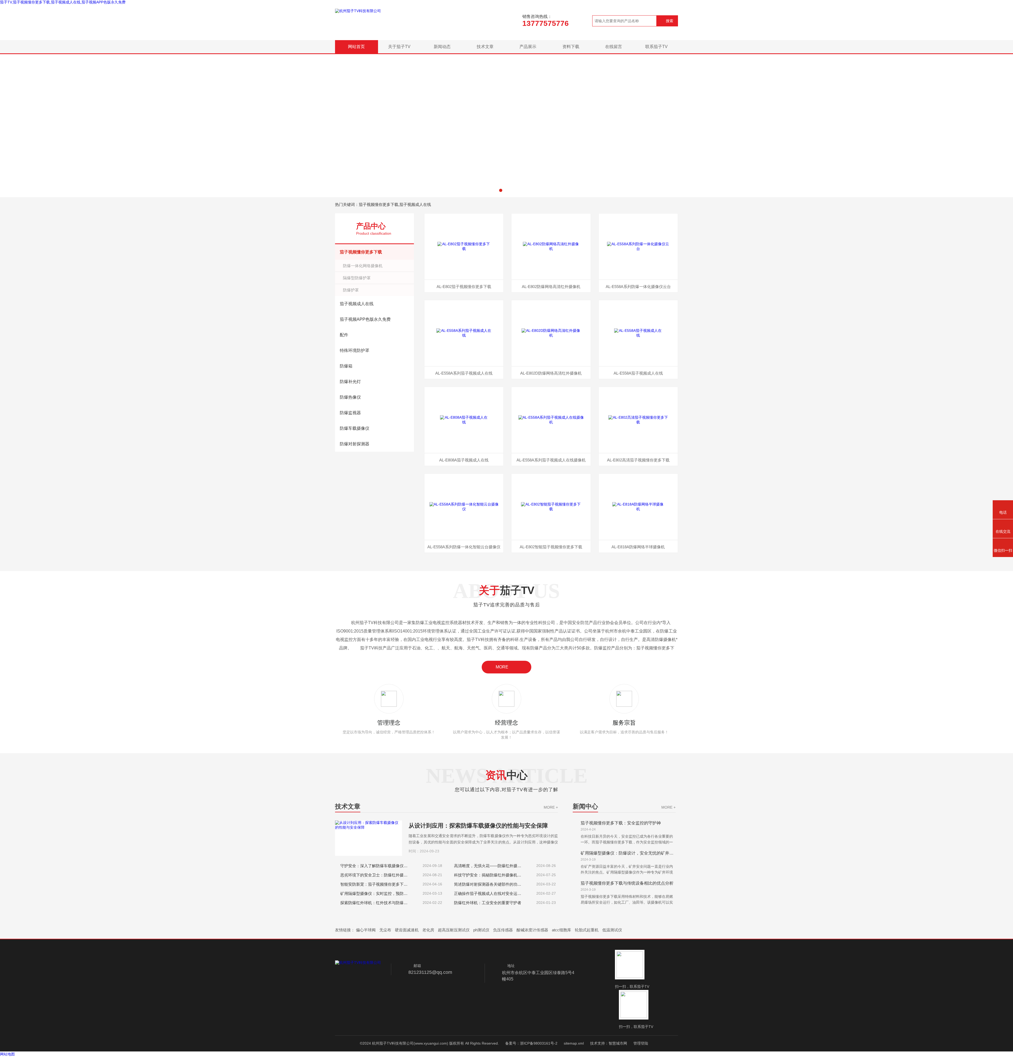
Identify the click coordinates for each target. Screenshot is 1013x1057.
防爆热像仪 (350, 397)
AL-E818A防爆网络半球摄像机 (638, 547)
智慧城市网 (618, 1043)
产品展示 (527, 46)
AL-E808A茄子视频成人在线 (464, 460)
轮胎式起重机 (587, 930)
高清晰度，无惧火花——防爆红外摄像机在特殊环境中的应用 (489, 865)
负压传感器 (503, 930)
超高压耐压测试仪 (454, 930)
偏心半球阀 (366, 930)
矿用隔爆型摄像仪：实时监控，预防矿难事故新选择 (376, 893)
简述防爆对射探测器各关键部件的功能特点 (489, 884)
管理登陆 (640, 1043)
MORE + (551, 807)
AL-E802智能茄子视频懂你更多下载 (551, 547)
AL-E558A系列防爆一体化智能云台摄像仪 (463, 547)
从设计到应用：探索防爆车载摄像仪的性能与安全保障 (478, 825)
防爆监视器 (350, 412)
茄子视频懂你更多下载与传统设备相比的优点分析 (627, 883)
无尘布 (385, 930)
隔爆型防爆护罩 (357, 278)
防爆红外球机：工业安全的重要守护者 (487, 902)
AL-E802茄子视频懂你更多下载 (464, 286)
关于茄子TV (399, 46)
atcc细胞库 (561, 930)
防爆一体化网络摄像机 (363, 265)
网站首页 (356, 46)
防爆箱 (346, 366)
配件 (344, 335)
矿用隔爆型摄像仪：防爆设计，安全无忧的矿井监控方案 (628, 853)
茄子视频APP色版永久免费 (365, 319)
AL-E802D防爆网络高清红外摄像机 (551, 373)
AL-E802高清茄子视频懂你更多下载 (638, 460)
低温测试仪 (612, 930)
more (502, 667)
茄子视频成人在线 (357, 303)
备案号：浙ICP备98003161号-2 (531, 1043)
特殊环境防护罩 (354, 350)
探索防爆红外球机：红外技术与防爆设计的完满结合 (376, 902)
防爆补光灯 (350, 381)
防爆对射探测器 (354, 444)
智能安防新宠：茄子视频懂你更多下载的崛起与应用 (376, 884)
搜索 (669, 21)
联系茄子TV (656, 46)
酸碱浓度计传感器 (532, 930)
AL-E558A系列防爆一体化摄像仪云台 (638, 286)
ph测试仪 (481, 930)
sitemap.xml (574, 1043)
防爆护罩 (351, 290)
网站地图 (7, 1054)
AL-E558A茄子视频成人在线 (638, 373)
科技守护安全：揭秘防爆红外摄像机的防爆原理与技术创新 (489, 875)
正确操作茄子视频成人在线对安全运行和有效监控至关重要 (489, 893)
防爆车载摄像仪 (354, 428)
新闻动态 (442, 46)
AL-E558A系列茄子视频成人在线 (464, 373)
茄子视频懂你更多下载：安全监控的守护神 (621, 823)
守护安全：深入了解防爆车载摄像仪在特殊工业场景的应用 (376, 865)
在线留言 (613, 46)
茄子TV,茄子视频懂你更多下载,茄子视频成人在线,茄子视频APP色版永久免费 (63, 2)
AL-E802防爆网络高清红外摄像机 (551, 286)
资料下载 (570, 46)
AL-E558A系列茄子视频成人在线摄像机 (551, 460)
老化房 (428, 930)
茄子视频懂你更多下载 (361, 252)
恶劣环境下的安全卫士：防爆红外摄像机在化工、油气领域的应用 (376, 875)
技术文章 (485, 46)
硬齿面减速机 (407, 930)
